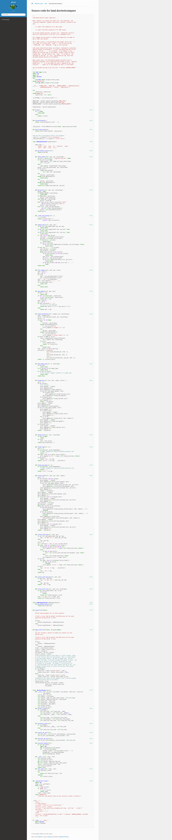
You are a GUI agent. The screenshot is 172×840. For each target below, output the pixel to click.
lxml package (5, 19)
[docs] (91, 109)
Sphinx (40, 836)
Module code (39, 3)
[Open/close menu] (1, 19)
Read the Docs (64, 836)
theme (49, 836)
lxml (14, 2)
